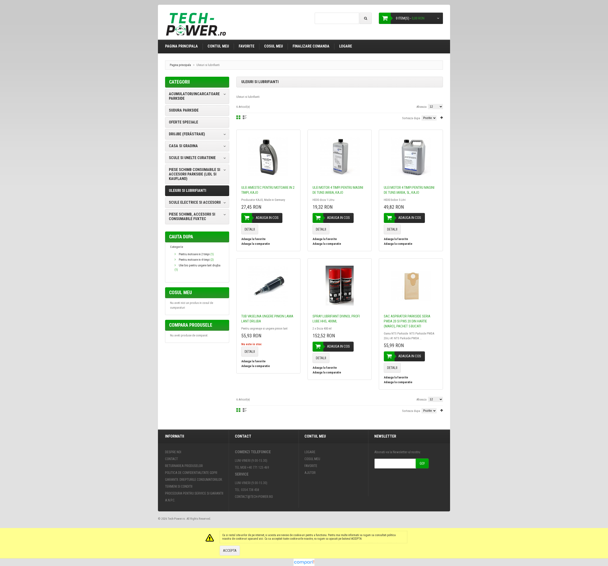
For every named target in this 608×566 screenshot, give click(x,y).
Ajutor (310, 473)
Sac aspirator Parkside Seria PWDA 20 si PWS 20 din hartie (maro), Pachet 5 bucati (407, 321)
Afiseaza (421, 106)
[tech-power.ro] (197, 26)
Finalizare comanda (311, 46)
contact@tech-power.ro (254, 497)
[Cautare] (366, 18)
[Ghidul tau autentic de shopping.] (304, 561)
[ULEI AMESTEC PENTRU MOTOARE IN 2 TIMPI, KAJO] (268, 157)
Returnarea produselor (184, 466)
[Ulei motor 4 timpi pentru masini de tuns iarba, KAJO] (340, 157)
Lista (245, 117)
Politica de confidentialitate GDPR (191, 473)
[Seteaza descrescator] (441, 117)
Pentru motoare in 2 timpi (194, 254)
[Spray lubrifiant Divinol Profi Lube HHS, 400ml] (340, 286)
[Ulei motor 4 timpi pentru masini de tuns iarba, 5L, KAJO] (411, 157)
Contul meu (218, 46)
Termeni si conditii (178, 486)
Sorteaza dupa (411, 118)
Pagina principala (181, 46)
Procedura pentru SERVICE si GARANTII (194, 493)
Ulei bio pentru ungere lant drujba (199, 265)
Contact (171, 459)
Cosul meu (273, 46)
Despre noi (173, 452)
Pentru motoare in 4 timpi (194, 259)
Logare (345, 46)
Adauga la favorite (253, 239)
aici (261, 538)
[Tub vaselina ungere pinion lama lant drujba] (268, 286)
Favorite (246, 46)
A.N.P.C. (170, 500)
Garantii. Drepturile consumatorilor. (194, 479)
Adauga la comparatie (255, 243)
